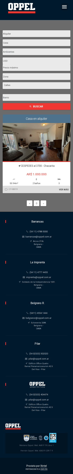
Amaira (44, 469)
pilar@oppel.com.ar (39, 358)
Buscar (36, 106)
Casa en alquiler (36, 118)
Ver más (64, 189)
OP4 (11, 189)
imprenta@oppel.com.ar (38, 277)
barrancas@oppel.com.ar (39, 236)
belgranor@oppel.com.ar (38, 318)
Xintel (43, 465)
